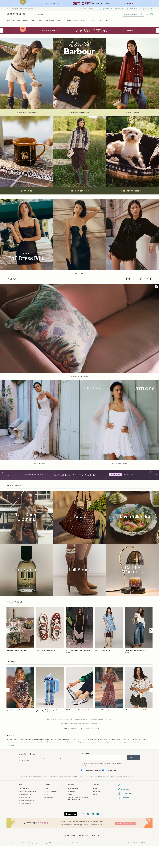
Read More (10, 745)
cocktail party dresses (109, 742)
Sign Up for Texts (126, 793)
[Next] (157, 30)
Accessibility (43, 843)
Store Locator (125, 785)
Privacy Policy (108, 776)
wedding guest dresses (127, 742)
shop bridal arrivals (39, 463)
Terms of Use (21, 843)
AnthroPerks (125, 789)
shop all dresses (79, 273)
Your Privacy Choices (75, 843)
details (30, 9)
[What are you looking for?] (141, 14)
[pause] (156, 286)
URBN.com (52, 843)
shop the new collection (79, 376)
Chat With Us (125, 797)
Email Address (86, 753)
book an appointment (119, 463)
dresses (58, 742)
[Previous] (2, 30)
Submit (133, 757)
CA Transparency (32, 843)
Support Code (62, 843)
